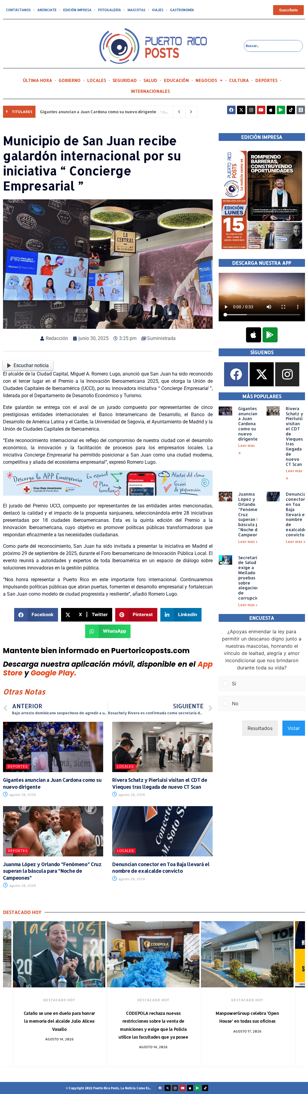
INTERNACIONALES (150, 91)
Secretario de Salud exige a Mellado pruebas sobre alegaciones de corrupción (251, 577)
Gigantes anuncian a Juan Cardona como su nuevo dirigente (98, 111)
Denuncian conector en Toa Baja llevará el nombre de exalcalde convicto (160, 867)
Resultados (260, 728)
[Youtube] (261, 110)
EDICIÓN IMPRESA (77, 10)
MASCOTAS (136, 10)
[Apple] (271, 110)
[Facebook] (231, 110)
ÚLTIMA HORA (37, 80)
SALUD (150, 80)
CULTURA (239, 80)
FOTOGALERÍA (109, 10)
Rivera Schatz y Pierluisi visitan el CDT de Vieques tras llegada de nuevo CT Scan (159, 783)
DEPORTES (266, 80)
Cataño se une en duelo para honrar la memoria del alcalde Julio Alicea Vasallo (59, 1021)
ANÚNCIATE (47, 10)
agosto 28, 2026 (22, 795)
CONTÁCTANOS (18, 10)
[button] (36, 615)
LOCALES (96, 80)
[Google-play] (281, 110)
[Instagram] (251, 110)
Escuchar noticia (31, 365)
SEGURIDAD (124, 80)
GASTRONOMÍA (182, 10)
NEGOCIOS (206, 80)
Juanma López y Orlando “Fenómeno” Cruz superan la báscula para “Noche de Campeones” (52, 871)
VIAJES (157, 10)
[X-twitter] (241, 110)
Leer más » (248, 541)
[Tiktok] (291, 110)
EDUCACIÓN (176, 80)
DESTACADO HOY (59, 1000)
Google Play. (53, 673)
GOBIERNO (70, 80)
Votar (294, 728)
